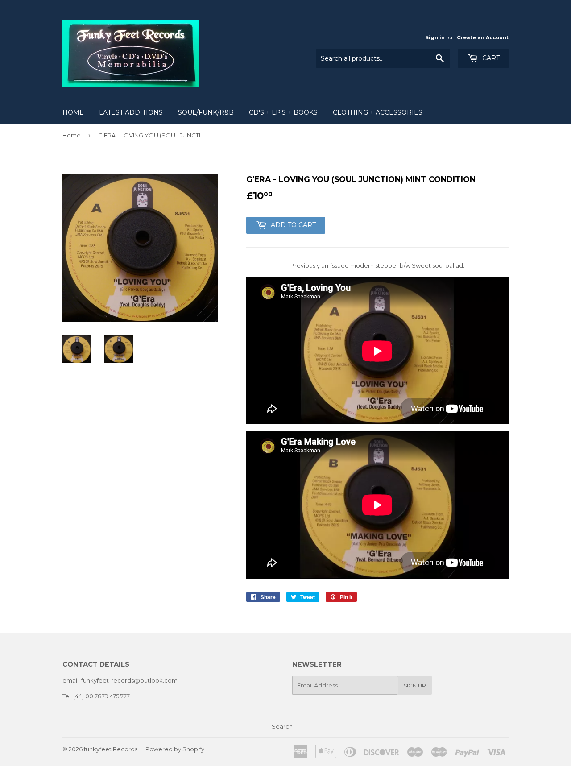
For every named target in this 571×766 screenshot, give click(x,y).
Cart (490, 58)
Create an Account (483, 37)
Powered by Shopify (174, 749)
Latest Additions (131, 112)
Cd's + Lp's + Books (283, 112)
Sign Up (415, 685)
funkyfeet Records (110, 749)
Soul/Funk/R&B (206, 112)
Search (282, 726)
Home (73, 112)
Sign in (435, 37)
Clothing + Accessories (377, 112)
